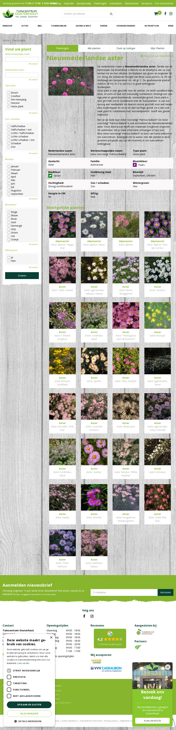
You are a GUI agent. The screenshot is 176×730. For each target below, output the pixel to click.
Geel (13, 222)
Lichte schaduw (19, 136)
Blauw (14, 215)
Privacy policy (110, 720)
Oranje (15, 239)
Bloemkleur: (11, 205)
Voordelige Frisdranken (59, 702)
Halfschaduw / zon (21, 129)
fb (165, 13)
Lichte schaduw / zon (23, 140)
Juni (13, 183)
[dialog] (29, 680)
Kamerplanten (54, 690)
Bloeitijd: (9, 159)
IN (92, 616)
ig (170, 13)
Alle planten (94, 48)
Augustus (16, 190)
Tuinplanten (53, 694)
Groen (14, 232)
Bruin (14, 219)
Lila (13, 236)
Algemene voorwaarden (132, 720)
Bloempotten (53, 698)
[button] (29, 721)
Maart (14, 173)
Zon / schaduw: (12, 119)
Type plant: (10, 85)
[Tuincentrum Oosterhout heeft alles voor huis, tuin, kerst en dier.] (20, 13)
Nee (13, 261)
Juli (12, 187)
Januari (15, 166)
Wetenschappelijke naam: (17, 54)
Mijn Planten (157, 48)
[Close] (167, 667)
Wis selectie (33, 64)
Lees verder (23, 663)
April (13, 177)
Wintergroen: (11, 250)
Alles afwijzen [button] (29, 713)
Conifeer (15, 96)
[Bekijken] (158, 14)
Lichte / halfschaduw (22, 133)
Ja (12, 257)
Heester (15, 103)
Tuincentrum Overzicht (91, 720)
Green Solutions (69, 720)
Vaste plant (17, 106)
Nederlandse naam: (14, 70)
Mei (13, 180)
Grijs (13, 229)
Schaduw (16, 143)
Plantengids (62, 48)
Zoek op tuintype (125, 48)
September (17, 194)
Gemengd (16, 226)
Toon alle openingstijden (60, 656)
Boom (14, 92)
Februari (15, 170)
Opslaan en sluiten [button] (29, 704)
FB (84, 616)
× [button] (51, 637)
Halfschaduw (18, 126)
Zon (13, 147)
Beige (14, 212)
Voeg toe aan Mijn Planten (158, 56)
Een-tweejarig (18, 99)
